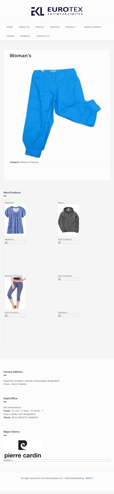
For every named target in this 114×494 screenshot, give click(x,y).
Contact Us (42, 36)
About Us (24, 27)
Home (10, 27)
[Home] (57, 10)
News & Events (92, 27)
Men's (61, 202)
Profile (39, 27)
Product (68, 26)
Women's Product (13, 275)
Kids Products (65, 239)
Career (10, 36)
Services (55, 27)
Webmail (25, 36)
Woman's (9, 202)
